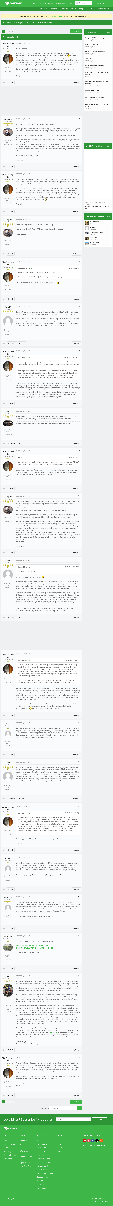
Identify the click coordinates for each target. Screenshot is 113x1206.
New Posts (64, 9)
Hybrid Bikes (42, 1155)
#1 (79, 43)
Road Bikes (41, 1148)
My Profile (90, 9)
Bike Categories (19, 23)
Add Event (24, 1144)
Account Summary (77, 9)
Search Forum (42, 9)
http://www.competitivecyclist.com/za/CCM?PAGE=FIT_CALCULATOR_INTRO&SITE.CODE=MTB (34, 947)
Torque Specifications (25, 1161)
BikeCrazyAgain (8, 45)
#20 (79, 1057)
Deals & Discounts (11, 1155)
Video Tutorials (26, 1156)
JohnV (8, 976)
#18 (79, 936)
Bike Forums (7, 23)
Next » (11, 31)
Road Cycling (31, 23)
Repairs (42, 3)
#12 (79, 653)
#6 (79, 306)
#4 (79, 219)
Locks (59, 1140)
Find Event (24, 1140)
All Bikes (40, 1140)
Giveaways (60, 3)
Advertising (8, 1159)
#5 (79, 261)
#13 (79, 723)
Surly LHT (8, 897)
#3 (79, 174)
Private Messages (103, 9)
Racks (59, 1148)
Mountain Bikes (43, 1144)
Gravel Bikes (42, 1169)
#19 (79, 976)
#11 (79, 560)
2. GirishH (93, 227)
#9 (79, 450)
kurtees (8, 858)
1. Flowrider (94, 222)
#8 (79, 411)
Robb (8, 723)
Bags (59, 1151)
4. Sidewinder (95, 237)
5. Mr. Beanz (94, 243)
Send (100, 1119)
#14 (79, 762)
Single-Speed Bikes (44, 1162)
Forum (69, 3)
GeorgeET (8, 119)
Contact (7, 1162)
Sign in (104, 3)
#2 (79, 118)
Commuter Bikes (43, 1159)
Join (98, 3)
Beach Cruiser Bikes (45, 1173)
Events (34, 3)
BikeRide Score (9, 1144)
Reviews (51, 3)
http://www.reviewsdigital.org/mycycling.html (46, 875)
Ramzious (8, 936)
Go (79, 1108)
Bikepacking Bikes (44, 1166)
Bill (8, 411)
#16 (79, 857)
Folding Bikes (42, 1188)
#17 (79, 896)
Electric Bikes (42, 1151)
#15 (79, 806)
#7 (79, 350)
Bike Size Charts (26, 1166)
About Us (7, 1140)
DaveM (8, 307)
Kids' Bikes (41, 1180)
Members (54, 9)
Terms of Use (17, 1199)
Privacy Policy (8, 1199)
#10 (79, 496)
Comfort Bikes (42, 1177)
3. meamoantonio (96, 232)
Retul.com (53, 1032)
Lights (59, 1144)
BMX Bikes (41, 1184)
